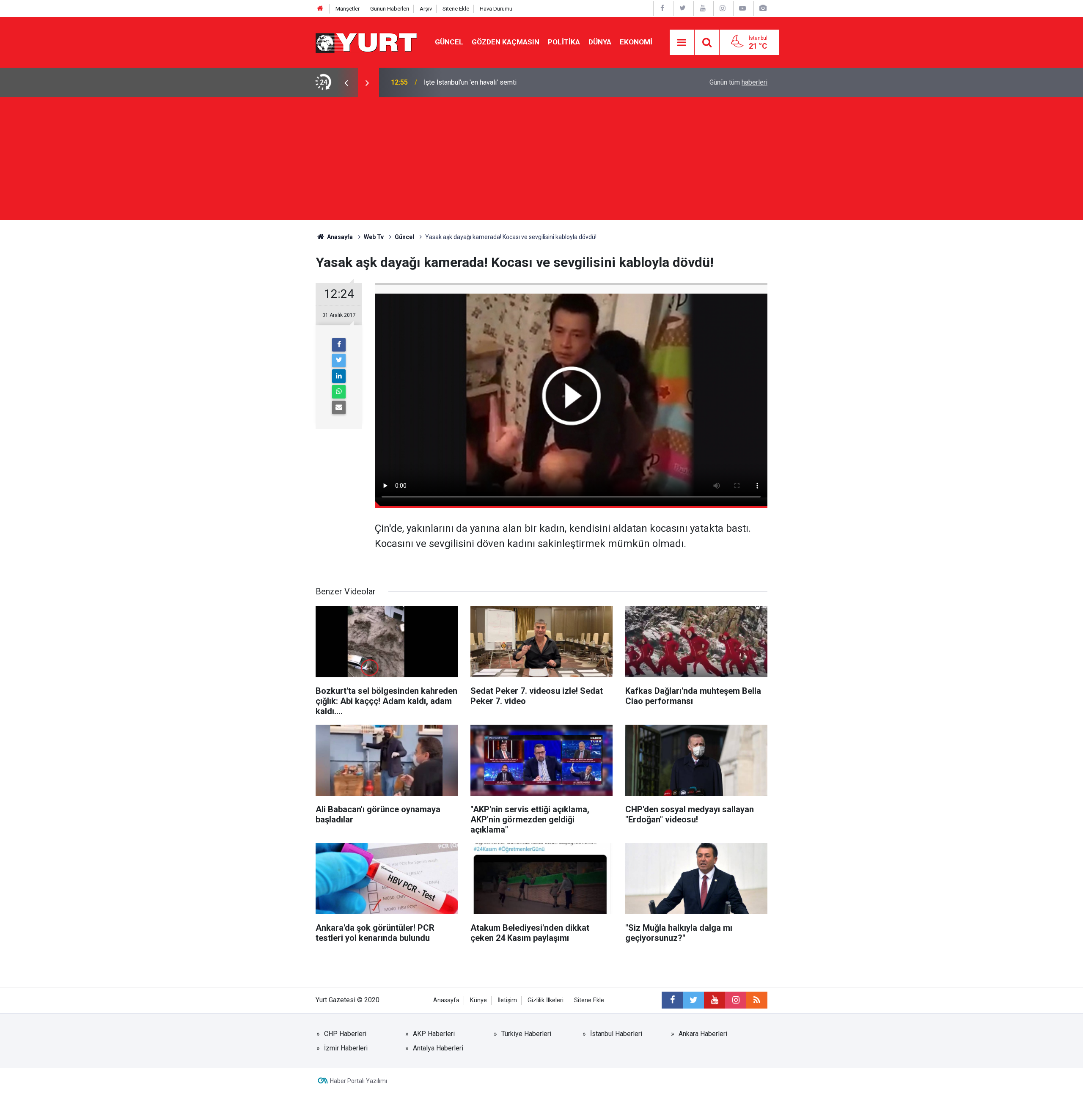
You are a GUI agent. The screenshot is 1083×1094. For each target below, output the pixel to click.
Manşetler (347, 8)
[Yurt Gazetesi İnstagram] (722, 8)
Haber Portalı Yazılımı (358, 1081)
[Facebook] (339, 345)
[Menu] (682, 43)
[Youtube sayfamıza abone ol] (714, 1000)
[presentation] (346, 82)
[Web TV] (742, 8)
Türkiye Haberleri (526, 1034)
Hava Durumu (496, 8)
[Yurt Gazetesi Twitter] (682, 8)
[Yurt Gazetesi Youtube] (702, 8)
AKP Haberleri (434, 1034)
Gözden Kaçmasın (505, 42)
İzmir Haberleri (346, 1048)
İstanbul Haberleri (616, 1034)
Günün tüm (738, 82)
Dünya (599, 42)
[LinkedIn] (339, 376)
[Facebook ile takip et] (672, 1000)
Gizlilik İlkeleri (545, 1000)
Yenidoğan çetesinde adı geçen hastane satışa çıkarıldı (504, 82)
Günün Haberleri (389, 8)
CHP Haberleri (345, 1034)
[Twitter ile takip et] (693, 1000)
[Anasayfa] (320, 8)
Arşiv (426, 8)
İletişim (507, 1000)
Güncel (449, 42)
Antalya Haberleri (438, 1048)
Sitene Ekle (456, 8)
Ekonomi (636, 42)
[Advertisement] (541, 161)
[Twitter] (339, 360)
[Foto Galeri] (762, 8)
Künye (478, 1000)
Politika (564, 42)
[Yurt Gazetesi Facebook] (662, 8)
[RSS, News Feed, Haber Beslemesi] (756, 1000)
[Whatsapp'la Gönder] (339, 392)
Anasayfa (446, 1000)
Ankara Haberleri (703, 1034)
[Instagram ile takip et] (735, 1000)
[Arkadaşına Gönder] (339, 407)
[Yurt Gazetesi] (367, 42)
